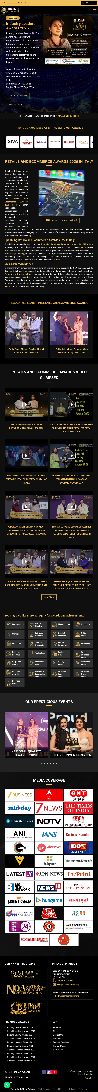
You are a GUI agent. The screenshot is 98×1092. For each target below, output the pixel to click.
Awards (28, 116)
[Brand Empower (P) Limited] (10, 10)
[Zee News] (49, 808)
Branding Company (78, 1089)
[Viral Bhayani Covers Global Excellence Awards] (19, 861)
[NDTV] (49, 821)
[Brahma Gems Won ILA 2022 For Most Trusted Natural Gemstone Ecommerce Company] (71, 455)
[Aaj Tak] (49, 913)
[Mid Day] (19, 808)
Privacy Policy (59, 1046)
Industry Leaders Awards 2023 (21, 1042)
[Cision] (78, 913)
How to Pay (58, 1050)
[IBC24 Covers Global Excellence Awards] (78, 847)
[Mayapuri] (78, 900)
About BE (57, 1027)
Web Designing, (45, 1089)
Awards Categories (45, 116)
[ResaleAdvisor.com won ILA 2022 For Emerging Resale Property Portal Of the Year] (26, 455)
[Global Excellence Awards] (26, 974)
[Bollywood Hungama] (49, 900)
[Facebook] (44, 1072)
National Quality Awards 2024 (20, 1035)
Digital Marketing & (61, 1089)
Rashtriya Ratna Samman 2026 (20, 1027)
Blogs (55, 1031)
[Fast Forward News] (78, 926)
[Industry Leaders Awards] (26, 1008)
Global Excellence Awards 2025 (21, 1031)
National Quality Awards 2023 (26, 753)
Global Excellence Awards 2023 (21, 1050)
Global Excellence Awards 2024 (21, 1038)
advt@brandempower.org (68, 996)
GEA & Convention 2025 (72, 755)
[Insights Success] (19, 926)
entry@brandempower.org (68, 984)
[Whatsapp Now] (7, 1085)
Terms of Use (59, 1038)
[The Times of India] (78, 808)
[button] (41, 763)
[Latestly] (19, 874)
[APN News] (49, 874)
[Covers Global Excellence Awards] (19, 821)
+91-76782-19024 (65, 981)
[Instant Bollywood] (49, 926)
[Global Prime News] (19, 913)
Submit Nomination (88, 3)
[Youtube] (54, 1072)
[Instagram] (49, 1072)
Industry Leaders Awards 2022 (21, 1053)
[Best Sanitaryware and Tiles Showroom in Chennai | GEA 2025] (26, 404)
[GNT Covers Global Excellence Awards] (78, 795)
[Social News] (34, 940)
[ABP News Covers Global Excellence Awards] (49, 795)
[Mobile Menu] (95, 9)
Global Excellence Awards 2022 (21, 1057)
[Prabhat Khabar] (19, 900)
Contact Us (58, 1035)
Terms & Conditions (62, 1042)
